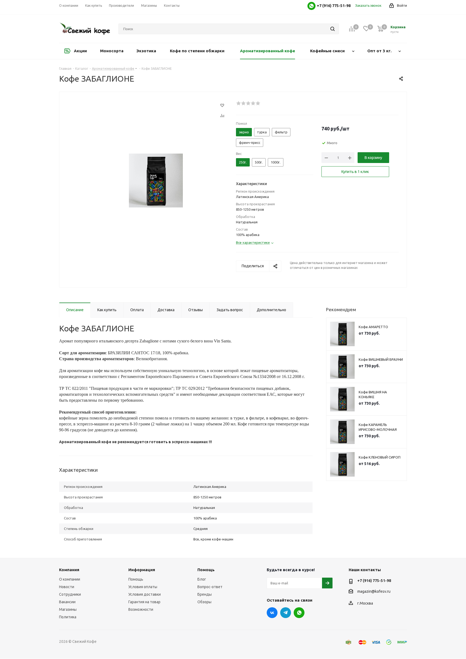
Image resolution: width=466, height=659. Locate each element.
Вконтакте (272, 612)
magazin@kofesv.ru (373, 591)
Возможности (140, 609)
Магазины (68, 609)
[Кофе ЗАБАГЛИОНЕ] (156, 180)
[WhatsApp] (311, 6)
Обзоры (204, 602)
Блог (201, 579)
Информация (141, 569)
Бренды (204, 594)
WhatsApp (299, 612)
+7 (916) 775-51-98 (374, 580)
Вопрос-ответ (209, 587)
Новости (66, 587)
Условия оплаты (142, 587)
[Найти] (332, 28)
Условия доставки (144, 594)
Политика (67, 617)
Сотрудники (70, 594)
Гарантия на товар (144, 602)
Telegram (285, 612)
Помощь (135, 579)
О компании (69, 579)
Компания (69, 569)
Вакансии (67, 602)
